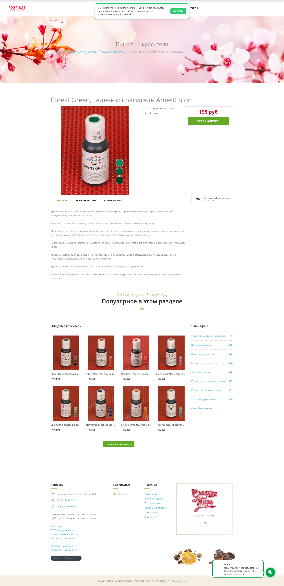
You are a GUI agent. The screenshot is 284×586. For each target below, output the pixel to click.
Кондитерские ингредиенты (212, 363)
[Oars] (16, 8)
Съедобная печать (212, 408)
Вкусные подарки (154, 498)
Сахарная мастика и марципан (212, 335)
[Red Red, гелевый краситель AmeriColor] (136, 353)
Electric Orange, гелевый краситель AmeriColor (147, 424)
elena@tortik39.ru (67, 506)
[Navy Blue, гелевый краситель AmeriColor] (101, 403)
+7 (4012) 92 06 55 (67, 500)
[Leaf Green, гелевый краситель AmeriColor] (66, 403)
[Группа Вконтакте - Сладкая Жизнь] (205, 522)
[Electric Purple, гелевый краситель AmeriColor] (171, 353)
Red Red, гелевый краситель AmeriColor (143, 373)
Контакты (191, 8)
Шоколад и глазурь (212, 345)
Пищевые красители (212, 354)
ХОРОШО (178, 11)
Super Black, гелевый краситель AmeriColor (75, 373)
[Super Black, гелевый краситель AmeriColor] (66, 353)
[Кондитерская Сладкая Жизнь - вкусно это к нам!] (204, 500)
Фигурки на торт (212, 372)
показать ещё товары (118, 444)
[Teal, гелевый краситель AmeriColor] (171, 403)
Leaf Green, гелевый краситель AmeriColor (75, 424)
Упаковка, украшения (212, 399)
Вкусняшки (150, 494)
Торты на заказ (153, 503)
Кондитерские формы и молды (212, 381)
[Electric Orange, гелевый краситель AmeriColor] (136, 403)
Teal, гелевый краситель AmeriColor (176, 424)
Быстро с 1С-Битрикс (64, 558)
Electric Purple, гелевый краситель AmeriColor (182, 373)
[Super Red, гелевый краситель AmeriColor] (101, 353)
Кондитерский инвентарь (212, 390)
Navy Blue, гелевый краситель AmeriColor (109, 424)
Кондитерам (151, 512)
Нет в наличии (208, 121)
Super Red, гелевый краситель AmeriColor (110, 373)
